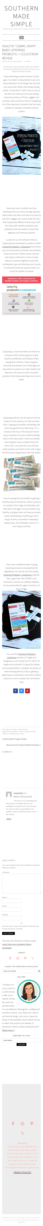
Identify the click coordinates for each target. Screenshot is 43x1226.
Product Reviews (23, 729)
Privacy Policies (22, 1172)
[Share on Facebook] (15, 692)
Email (4, 906)
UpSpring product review (16, 734)
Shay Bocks (36, 1218)
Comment (5, 872)
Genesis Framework (22, 1220)
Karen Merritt (18, 793)
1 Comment (27, 61)
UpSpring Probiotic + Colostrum (16, 246)
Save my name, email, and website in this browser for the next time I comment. (20, 927)
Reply (9, 819)
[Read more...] (8, 1030)
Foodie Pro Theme (23, 1218)
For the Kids (13, 729)
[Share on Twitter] (21, 692)
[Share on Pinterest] (27, 692)
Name (5, 897)
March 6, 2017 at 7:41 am (23, 796)
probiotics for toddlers (17, 731)
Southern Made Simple (21, 16)
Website (5, 915)
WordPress (21, 1222)
